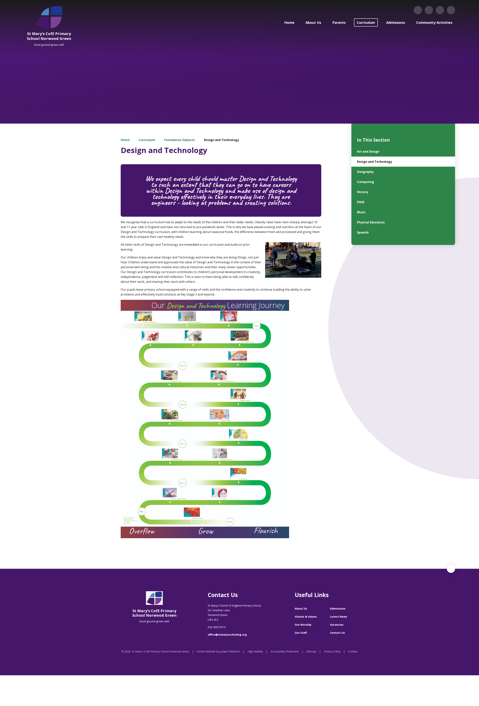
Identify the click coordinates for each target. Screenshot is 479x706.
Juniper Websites (230, 651)
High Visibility (255, 651)
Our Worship (303, 624)
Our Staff (301, 632)
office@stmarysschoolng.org (227, 634)
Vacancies (337, 624)
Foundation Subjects (179, 140)
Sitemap (311, 651)
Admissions (337, 608)
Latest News (338, 616)
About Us (301, 608)
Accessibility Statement (285, 651)
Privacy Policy (332, 651)
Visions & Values (306, 616)
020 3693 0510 (217, 627)
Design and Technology (221, 140)
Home (125, 140)
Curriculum (147, 140)
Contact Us (337, 632)
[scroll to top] (451, 569)
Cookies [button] (353, 651)
